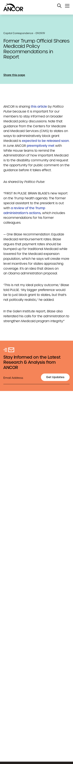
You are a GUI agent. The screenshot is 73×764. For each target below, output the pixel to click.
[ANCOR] (33, 7)
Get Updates (55, 377)
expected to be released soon (45, 141)
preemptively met (40, 146)
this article (39, 106)
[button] (59, 5)
